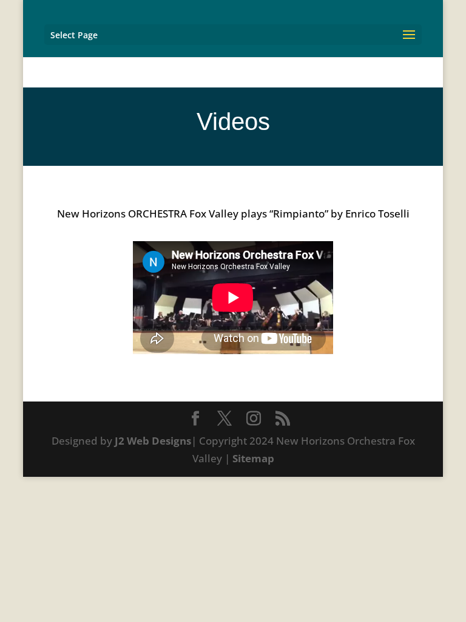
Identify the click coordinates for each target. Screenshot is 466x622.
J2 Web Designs (153, 441)
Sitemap (253, 458)
